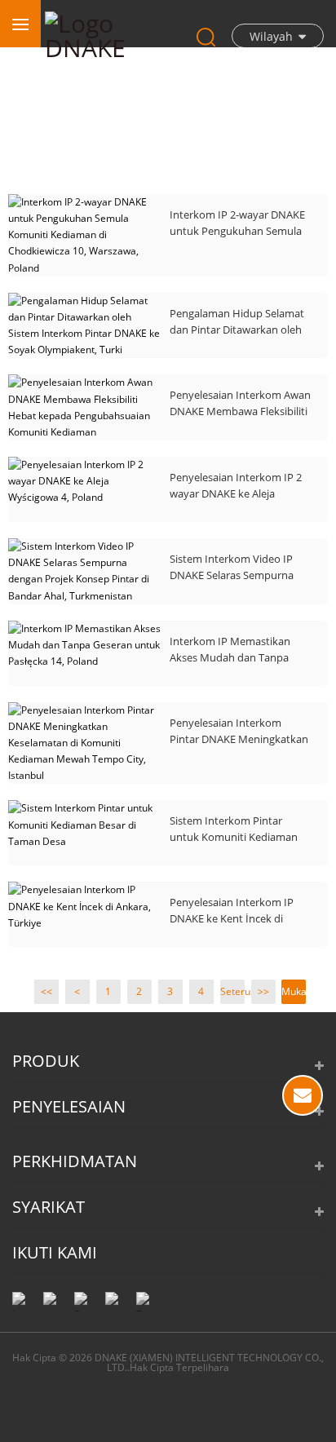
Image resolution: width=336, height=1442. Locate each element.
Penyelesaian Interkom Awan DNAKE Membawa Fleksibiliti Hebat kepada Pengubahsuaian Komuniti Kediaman (240, 403)
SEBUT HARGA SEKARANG (302, 1095)
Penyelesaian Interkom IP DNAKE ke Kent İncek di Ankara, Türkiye (232, 911)
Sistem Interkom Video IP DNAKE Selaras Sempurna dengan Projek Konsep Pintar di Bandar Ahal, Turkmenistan (240, 567)
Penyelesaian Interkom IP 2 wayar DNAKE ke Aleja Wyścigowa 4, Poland (236, 486)
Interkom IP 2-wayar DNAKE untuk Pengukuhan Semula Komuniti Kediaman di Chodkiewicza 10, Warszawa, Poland (238, 223)
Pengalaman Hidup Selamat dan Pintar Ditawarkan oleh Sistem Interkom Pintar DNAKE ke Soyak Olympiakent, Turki (237, 322)
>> (263, 991)
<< (46, 991)
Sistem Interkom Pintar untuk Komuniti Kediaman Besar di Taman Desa (234, 829)
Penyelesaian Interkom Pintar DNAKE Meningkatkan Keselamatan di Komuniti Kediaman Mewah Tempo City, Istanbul (239, 731)
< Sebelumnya (77, 994)
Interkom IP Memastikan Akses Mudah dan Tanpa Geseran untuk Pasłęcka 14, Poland (236, 650)
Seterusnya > (232, 994)
